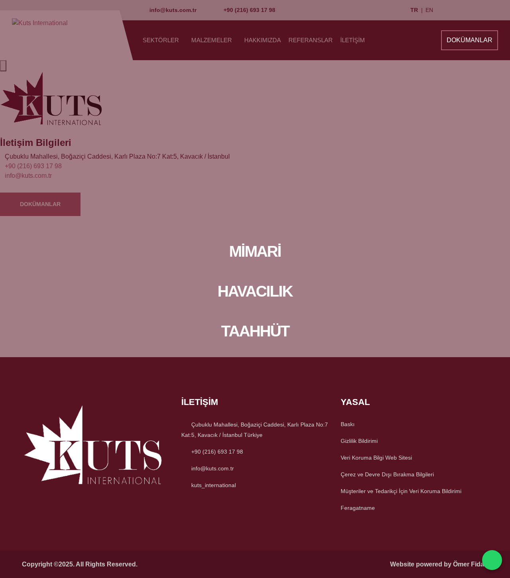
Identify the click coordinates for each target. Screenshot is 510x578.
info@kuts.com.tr (212, 468)
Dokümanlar (469, 40)
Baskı (348, 424)
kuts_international (213, 485)
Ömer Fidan (470, 564)
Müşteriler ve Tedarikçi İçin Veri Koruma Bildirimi (401, 491)
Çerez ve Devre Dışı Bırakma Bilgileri (387, 474)
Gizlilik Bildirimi (359, 441)
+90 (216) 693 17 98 (217, 451)
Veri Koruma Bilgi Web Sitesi (376, 457)
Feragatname (358, 508)
